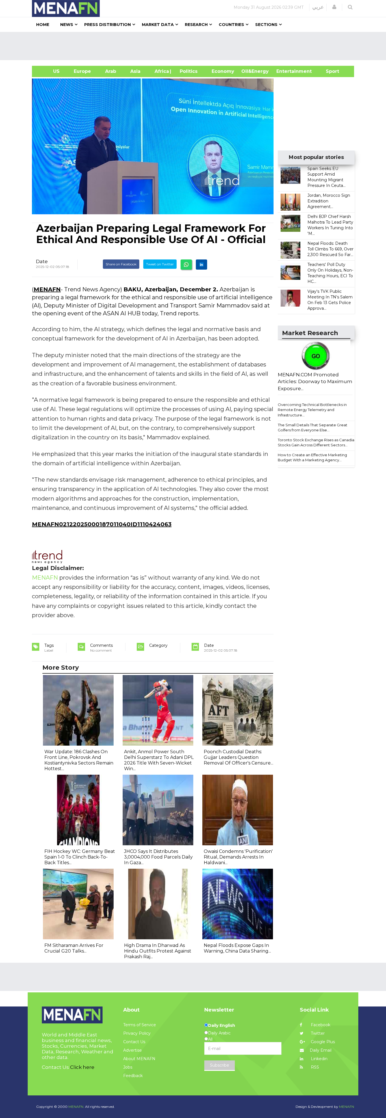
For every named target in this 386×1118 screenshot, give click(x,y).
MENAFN (47, 289)
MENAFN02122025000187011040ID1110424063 (102, 524)
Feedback (133, 1075)
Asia (135, 71)
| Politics (187, 71)
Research (196, 24)
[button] (334, 7)
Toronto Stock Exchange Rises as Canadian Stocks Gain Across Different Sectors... (317, 442)
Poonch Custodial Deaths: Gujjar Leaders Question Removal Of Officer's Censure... (238, 757)
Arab (110, 71)
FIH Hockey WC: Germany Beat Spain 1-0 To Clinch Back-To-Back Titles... (79, 857)
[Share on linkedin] (201, 264)
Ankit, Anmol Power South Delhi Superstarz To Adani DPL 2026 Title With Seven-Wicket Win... (159, 760)
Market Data (158, 24)
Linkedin (319, 1058)
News (66, 24)
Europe (82, 71)
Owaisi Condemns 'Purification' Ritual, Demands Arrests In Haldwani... (238, 857)
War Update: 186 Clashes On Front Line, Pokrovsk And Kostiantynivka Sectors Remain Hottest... (78, 760)
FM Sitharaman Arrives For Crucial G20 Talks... (73, 948)
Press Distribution (107, 24)
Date (42, 261)
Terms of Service (139, 1024)
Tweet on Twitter (160, 264)
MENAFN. (76, 1106)
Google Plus (322, 1041)
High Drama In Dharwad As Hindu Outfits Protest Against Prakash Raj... (157, 951)
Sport (329, 71)
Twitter (317, 1033)
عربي (318, 7)
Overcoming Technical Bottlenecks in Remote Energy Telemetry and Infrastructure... (312, 409)
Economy (223, 71)
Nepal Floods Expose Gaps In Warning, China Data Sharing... (237, 948)
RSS (314, 1067)
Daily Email (320, 1050)
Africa (161, 71)
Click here (82, 1067)
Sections (266, 24)
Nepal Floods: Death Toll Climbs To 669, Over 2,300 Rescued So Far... (330, 249)
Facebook (320, 1024)
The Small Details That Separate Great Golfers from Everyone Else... (312, 428)
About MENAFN (139, 1058)
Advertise (132, 1050)
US (49, 71)
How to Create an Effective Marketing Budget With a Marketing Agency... (312, 457)
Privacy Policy (137, 1033)
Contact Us (134, 1041)
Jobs (127, 1067)
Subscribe (219, 1065)
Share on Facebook (121, 264)
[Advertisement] (195, 46)
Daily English (221, 1025)
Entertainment (285, 71)
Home (42, 24)
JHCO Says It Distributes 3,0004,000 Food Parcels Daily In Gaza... (158, 857)
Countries (231, 24)
